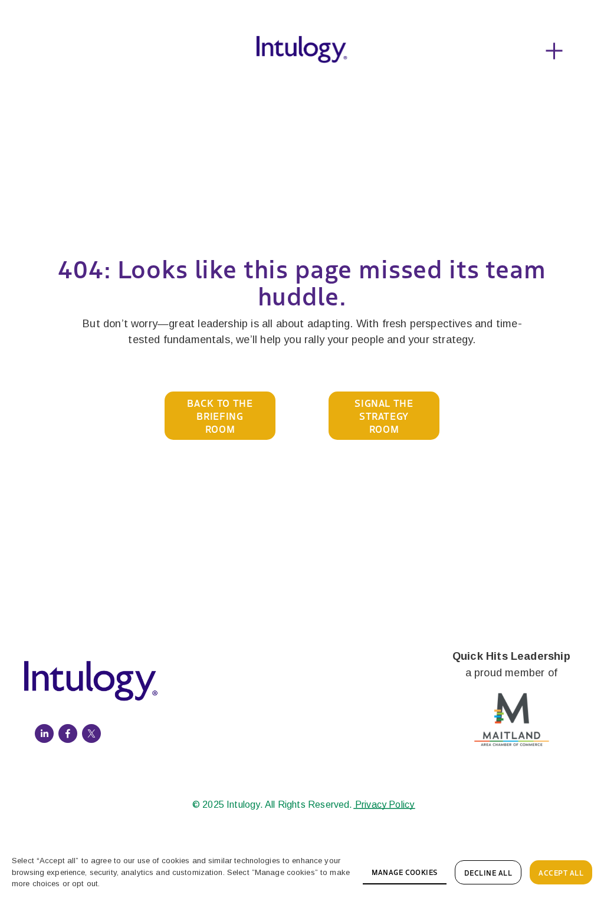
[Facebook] (67, 733)
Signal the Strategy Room (383, 415)
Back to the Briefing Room (219, 415)
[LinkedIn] (44, 733)
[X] (91, 733)
